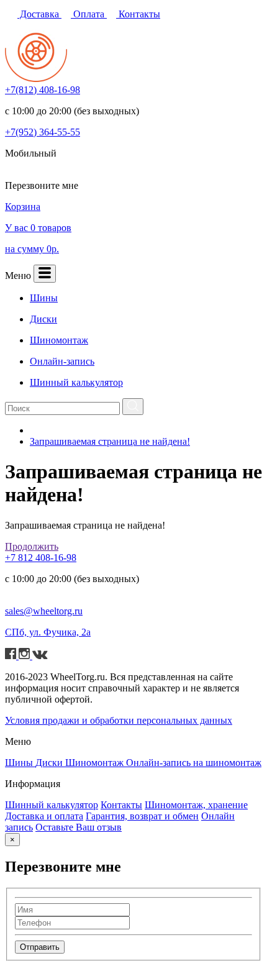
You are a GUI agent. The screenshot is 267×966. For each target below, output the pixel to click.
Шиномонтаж (95, 762)
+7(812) (42, 89)
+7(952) (42, 132)
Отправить (40, 947)
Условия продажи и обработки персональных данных (118, 720)
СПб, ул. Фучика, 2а (48, 632)
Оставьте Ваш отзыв (78, 827)
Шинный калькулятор (51, 805)
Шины (20, 762)
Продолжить (31, 546)
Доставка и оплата (44, 816)
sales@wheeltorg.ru (44, 611)
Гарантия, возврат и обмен (142, 816)
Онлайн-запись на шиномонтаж (193, 762)
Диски (50, 762)
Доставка (39, 14)
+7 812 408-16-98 (40, 557)
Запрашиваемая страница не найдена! (110, 441)
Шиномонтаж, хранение (196, 805)
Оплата (89, 14)
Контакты (138, 14)
